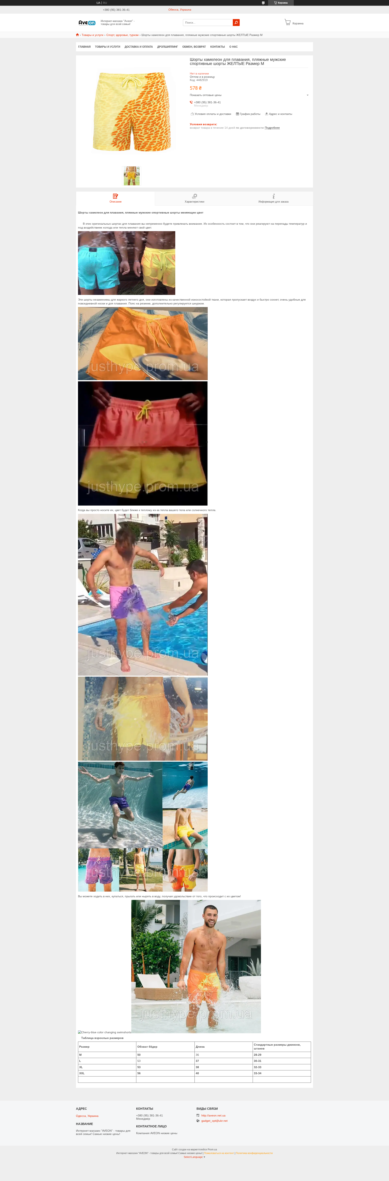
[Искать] (236, 22)
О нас (233, 46)
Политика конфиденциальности (254, 1153)
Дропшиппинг (167, 46)
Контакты (217, 46)
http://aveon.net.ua (213, 1115)
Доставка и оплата (139, 46)
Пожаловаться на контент (219, 1153)
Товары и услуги (92, 35)
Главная (84, 46)
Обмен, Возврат (194, 46)
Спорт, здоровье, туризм (122, 35)
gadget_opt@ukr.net (214, 1120)
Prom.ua (212, 1149)
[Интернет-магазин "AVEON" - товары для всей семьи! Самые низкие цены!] (87, 22)
